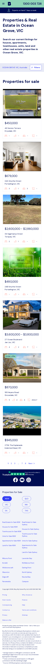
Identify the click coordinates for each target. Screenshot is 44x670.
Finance (24, 600)
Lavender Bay (27, 558)
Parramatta (6, 582)
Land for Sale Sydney (29, 552)
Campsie (25, 582)
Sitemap (25, 615)
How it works (6, 600)
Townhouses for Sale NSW (11, 532)
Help (23, 605)
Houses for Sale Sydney (30, 529)
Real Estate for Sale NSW (11, 522)
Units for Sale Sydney (29, 541)
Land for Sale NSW (9, 545)
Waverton (6, 572)
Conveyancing (7, 605)
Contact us (6, 610)
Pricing (4, 595)
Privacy (4, 615)
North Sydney (27, 572)
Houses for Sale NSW (10, 527)
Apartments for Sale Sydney (29, 546)
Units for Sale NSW (9, 536)
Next (31, 463)
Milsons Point (7, 558)
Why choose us (27, 595)
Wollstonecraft (7, 568)
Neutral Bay (26, 577)
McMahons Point (28, 563)
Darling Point (26, 568)
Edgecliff (5, 577)
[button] (5, 3)
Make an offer (6, 620)
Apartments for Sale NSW (11, 541)
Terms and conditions (29, 610)
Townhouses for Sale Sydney (29, 535)
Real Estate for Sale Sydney (29, 523)
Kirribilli (5, 563)
